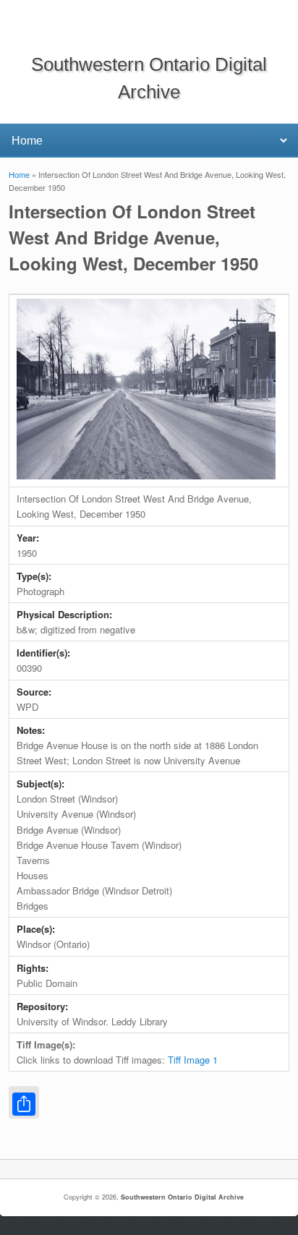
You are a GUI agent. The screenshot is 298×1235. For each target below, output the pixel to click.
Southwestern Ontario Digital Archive (182, 1197)
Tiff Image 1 (193, 1060)
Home (19, 174)
